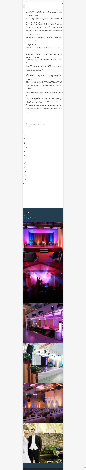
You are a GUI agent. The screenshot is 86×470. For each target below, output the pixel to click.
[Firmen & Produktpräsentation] (43, 323)
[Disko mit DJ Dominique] (43, 282)
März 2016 (25, 171)
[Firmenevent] (43, 403)
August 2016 (25, 167)
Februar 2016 (25, 172)
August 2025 (25, 142)
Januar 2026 (25, 138)
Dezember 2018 (25, 147)
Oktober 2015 (25, 174)
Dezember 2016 (25, 164)
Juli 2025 (24, 143)
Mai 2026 (24, 135)
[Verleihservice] (43, 242)
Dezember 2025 (25, 139)
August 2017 (25, 158)
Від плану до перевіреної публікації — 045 (28, 217)
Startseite (56, 3)
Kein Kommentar (28, 7)
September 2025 (25, 141)
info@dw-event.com (31, 1)
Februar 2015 (25, 180)
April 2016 (24, 170)
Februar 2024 (25, 146)
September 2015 (25, 175)
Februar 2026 (25, 137)
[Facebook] (61, 1)
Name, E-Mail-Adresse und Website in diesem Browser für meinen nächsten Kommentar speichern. (35, 124)
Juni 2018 (24, 151)
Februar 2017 (25, 162)
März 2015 (25, 179)
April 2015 (24, 178)
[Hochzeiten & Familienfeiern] (43, 443)
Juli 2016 (24, 168)
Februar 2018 (25, 154)
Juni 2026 (24, 134)
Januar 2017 (25, 163)
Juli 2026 (24, 133)
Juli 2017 (24, 159)
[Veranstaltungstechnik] (43, 363)
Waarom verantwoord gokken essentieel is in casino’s (29, 218)
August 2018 (25, 150)
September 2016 (25, 166)
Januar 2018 (25, 155)
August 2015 (25, 176)
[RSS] (62, 1)
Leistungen (62, 3)
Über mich (59, 3)
